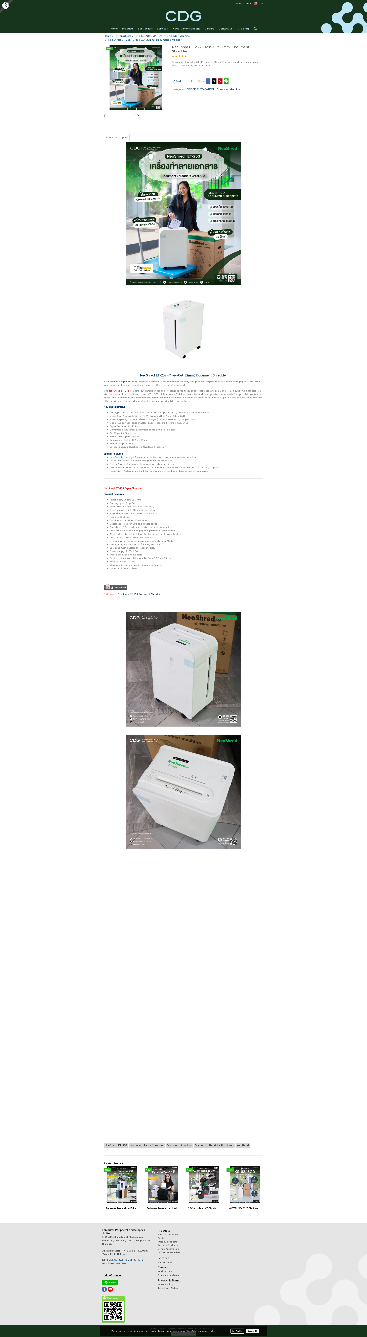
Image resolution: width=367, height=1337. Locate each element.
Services (162, 29)
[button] (255, 28)
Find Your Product (168, 1234)
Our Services (165, 1262)
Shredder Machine (228, 89)
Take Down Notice (168, 1288)
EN (259, 3)
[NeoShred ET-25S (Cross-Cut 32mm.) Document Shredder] (136, 77)
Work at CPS (165, 1271)
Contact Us (226, 29)
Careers (209, 29)
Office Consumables (169, 1252)
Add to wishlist (185, 81)
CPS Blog (243, 29)
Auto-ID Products (167, 1242)
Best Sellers (145, 29)
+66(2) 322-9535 (114, 1260)
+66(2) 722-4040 (134, 1260)
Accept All (252, 1331)
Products (127, 29)
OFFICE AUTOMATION (201, 89)
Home (114, 29)
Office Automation (168, 1249)
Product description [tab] (117, 137)
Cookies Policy (208, 1331)
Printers (162, 1238)
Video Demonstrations (186, 29)
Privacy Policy (165, 1284)
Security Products (168, 1245)
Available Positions (168, 1275)
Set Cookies (237, 1331)
